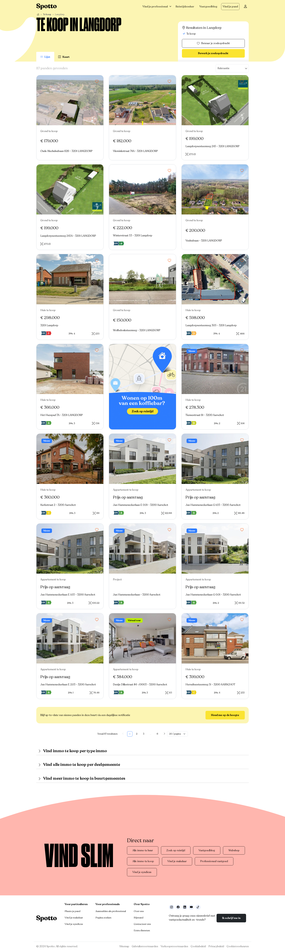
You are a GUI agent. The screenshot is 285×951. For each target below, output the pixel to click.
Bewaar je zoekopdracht (215, 43)
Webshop (233, 850)
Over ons (139, 911)
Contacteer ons (142, 924)
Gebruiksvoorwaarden (145, 946)
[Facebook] (178, 907)
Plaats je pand (72, 911)
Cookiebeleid (198, 946)
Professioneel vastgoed (214, 861)
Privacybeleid (216, 946)
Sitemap (124, 946)
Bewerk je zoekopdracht (213, 53)
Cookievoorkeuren (238, 946)
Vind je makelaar (177, 861)
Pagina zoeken (103, 917)
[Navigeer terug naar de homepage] (46, 6)
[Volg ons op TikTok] (198, 907)
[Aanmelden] (245, 6)
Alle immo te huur (142, 850)
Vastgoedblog (208, 6)
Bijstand (138, 917)
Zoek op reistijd (175, 850)
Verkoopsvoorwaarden (174, 946)
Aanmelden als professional (110, 911)
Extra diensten (142, 930)
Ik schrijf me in (231, 918)
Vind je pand (230, 6)
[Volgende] (164, 734)
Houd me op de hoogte (225, 715)
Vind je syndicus (141, 872)
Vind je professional (155, 6)
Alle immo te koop (143, 861)
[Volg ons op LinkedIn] (184, 907)
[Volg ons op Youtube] (191, 907)
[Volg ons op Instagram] (171, 907)
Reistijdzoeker (185, 6)
